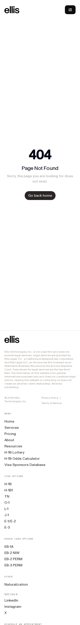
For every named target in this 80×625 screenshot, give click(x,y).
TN (6, 496)
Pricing (10, 434)
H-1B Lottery (14, 452)
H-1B (8, 484)
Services (11, 427)
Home (9, 421)
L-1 (6, 509)
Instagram (12, 606)
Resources (13, 446)
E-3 (7, 527)
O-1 (7, 502)
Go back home (40, 195)
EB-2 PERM (13, 559)
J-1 (6, 515)
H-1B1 (8, 490)
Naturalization (16, 584)
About (9, 440)
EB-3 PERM (13, 565)
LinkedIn (11, 600)
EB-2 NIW (12, 553)
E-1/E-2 (10, 521)
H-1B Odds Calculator (22, 458)
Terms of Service (51, 403)
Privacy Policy (49, 397)
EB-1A (8, 546)
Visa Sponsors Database (24, 465)
